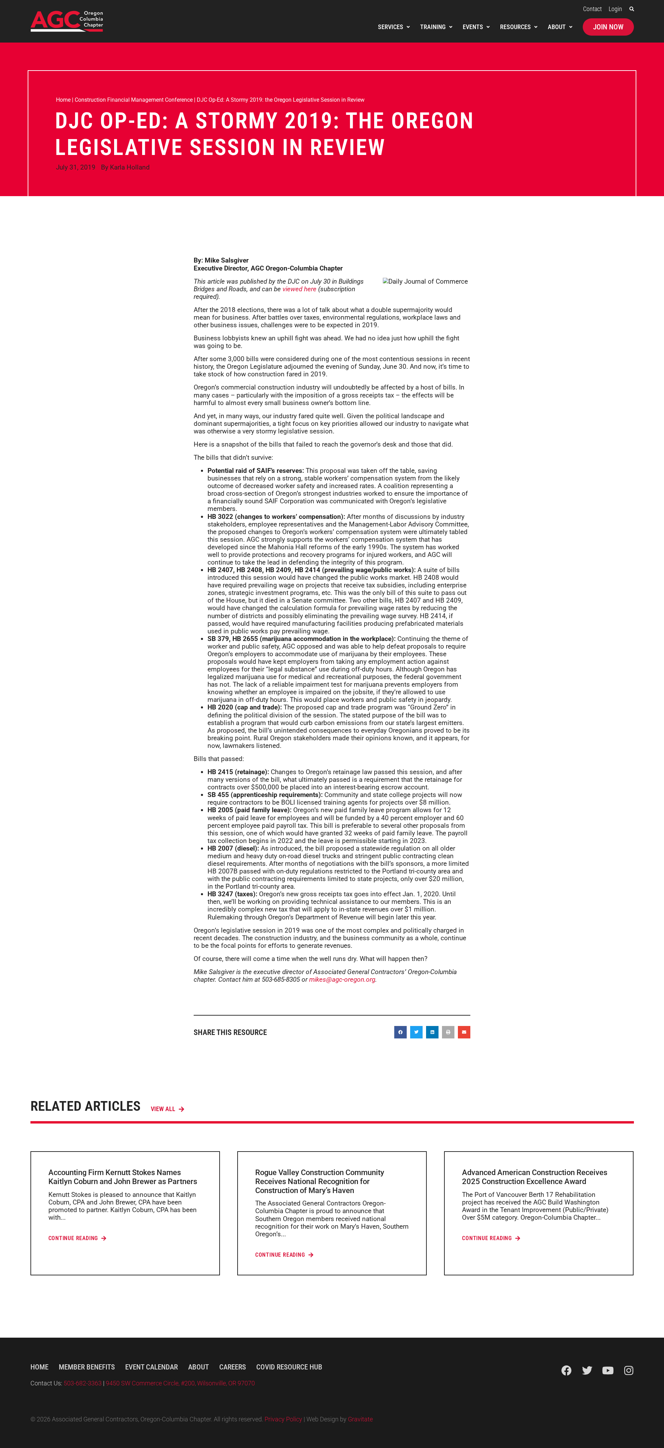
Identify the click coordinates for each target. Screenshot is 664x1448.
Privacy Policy (283, 1419)
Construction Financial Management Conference (134, 100)
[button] (631, 9)
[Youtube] (608, 1370)
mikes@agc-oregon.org (342, 979)
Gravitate (360, 1419)
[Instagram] (629, 1370)
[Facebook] (566, 1370)
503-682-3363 (83, 1383)
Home (63, 100)
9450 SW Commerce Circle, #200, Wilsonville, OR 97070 (180, 1383)
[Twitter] (587, 1370)
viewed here (299, 289)
